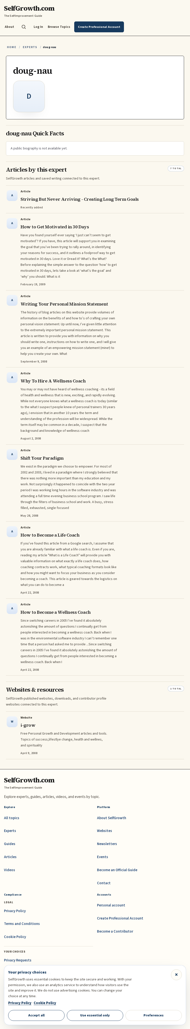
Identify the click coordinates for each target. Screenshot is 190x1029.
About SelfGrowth (111, 818)
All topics (11, 818)
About (9, 26)
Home (11, 47)
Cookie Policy (15, 936)
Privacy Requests (17, 960)
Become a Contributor (115, 931)
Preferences (153, 1015)
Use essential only (95, 1015)
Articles (10, 857)
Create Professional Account (120, 918)
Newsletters (107, 844)
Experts (30, 47)
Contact (104, 883)
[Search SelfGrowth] (23, 26)
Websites (104, 830)
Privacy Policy (15, 911)
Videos (9, 870)
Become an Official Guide (117, 870)
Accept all (36, 1015)
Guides (9, 844)
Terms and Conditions (22, 923)
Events (102, 857)
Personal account (111, 905)
